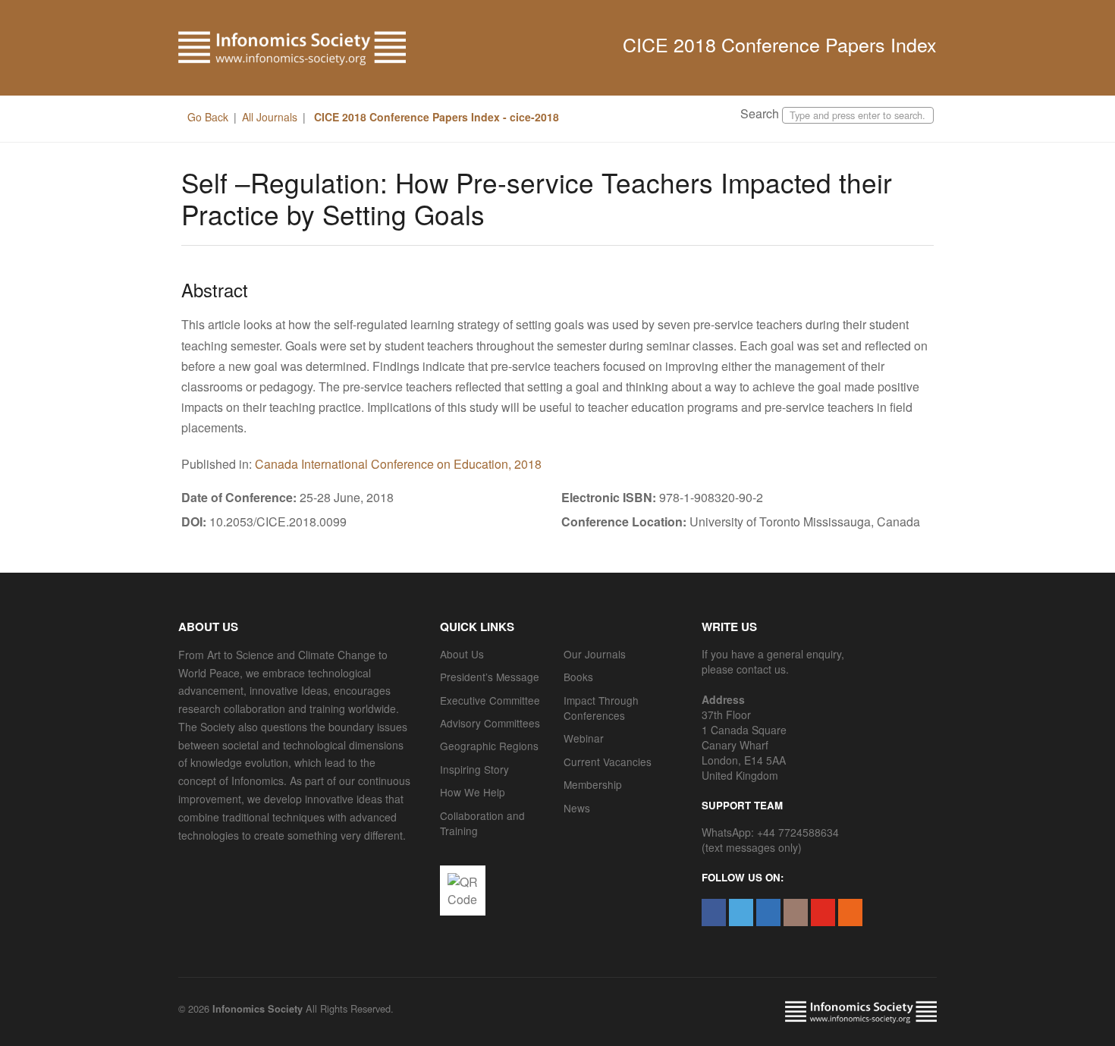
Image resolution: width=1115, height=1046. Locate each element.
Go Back (207, 116)
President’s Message (489, 676)
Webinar (584, 738)
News (577, 807)
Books (578, 676)
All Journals (269, 116)
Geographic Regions (489, 745)
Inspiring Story (474, 769)
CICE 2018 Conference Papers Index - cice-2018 (435, 116)
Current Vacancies (608, 761)
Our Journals (595, 653)
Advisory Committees (490, 722)
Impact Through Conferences (601, 708)
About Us (462, 653)
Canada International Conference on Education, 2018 (398, 464)
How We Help (472, 791)
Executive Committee (490, 700)
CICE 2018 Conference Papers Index (780, 44)
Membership (593, 784)
